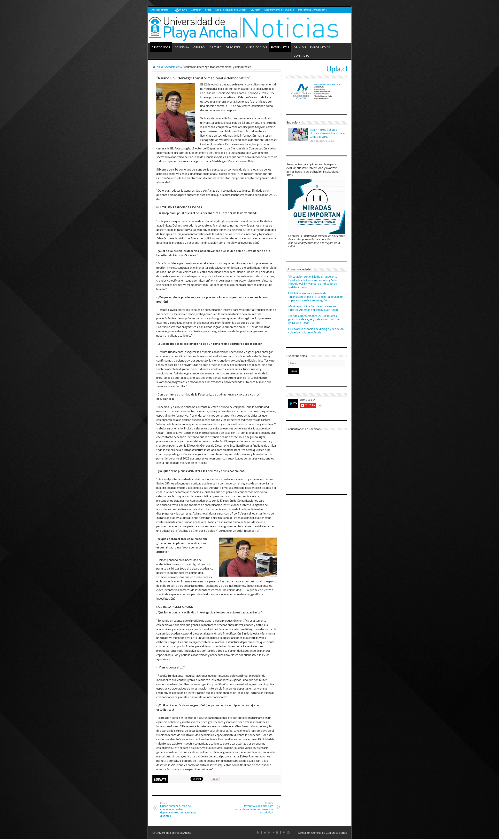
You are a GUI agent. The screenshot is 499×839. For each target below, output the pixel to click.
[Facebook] (261, 832)
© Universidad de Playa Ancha (171, 832)
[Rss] (258, 832)
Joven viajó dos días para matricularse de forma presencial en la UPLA (253, 808)
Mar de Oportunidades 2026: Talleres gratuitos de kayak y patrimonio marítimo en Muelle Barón (314, 319)
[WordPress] (288, 832)
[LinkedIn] (269, 832)
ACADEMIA (181, 47)
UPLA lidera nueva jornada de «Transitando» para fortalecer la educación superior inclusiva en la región (315, 296)
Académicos (173, 66)
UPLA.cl (183, 9)
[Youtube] (277, 832)
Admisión (196, 9)
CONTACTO (302, 55)
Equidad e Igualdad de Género (231, 9)
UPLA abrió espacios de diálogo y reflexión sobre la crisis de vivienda (316, 330)
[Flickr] (273, 832)
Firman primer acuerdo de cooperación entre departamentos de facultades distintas (178, 809)
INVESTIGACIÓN (256, 47)
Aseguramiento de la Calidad (279, 9)
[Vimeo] (284, 832)
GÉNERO (199, 47)
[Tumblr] (280, 832)
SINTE (208, 9)
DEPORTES (233, 47)
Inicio (159, 66)
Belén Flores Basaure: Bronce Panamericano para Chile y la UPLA (327, 133)
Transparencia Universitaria (312, 9)
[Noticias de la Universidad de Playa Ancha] (249, 28)
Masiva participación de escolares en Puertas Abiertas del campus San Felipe (313, 307)
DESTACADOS (161, 47)
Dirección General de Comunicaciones (322, 832)
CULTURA (215, 47)
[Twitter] (265, 832)
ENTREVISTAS (280, 47)
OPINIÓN (300, 47)
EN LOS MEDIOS (320, 47)
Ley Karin (255, 9)
